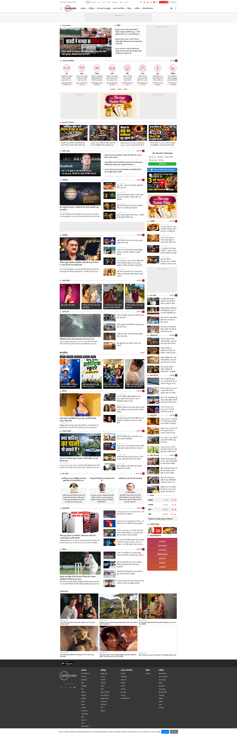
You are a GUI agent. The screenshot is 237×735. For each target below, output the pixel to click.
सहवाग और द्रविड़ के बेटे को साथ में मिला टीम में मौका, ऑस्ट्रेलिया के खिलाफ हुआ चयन (78, 577)
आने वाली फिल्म (105, 695)
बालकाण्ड (162, 541)
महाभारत (123, 689)
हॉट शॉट (103, 677)
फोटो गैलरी (66, 280)
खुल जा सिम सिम (105, 692)
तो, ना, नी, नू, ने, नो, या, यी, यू (173, 84)
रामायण (123, 686)
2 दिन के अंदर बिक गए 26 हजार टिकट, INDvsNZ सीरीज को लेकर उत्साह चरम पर (130, 554)
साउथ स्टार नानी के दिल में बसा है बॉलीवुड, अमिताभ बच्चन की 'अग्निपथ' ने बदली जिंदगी (130, 252)
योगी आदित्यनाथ (85, 673)
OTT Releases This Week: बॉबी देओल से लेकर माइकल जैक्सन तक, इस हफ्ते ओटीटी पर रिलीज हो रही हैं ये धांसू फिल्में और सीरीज (130, 262)
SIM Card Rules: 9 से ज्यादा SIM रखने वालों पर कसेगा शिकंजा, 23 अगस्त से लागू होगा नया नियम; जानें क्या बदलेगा (130, 532)
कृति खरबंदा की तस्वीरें (68, 305)
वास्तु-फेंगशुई (162, 689)
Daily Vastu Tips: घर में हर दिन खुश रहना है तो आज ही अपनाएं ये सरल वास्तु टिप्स (169, 430)
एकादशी (123, 673)
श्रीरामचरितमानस (148, 8)
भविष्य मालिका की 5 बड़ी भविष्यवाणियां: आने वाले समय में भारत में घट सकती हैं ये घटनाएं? (169, 359)
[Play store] (172, 8)
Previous (61, 42)
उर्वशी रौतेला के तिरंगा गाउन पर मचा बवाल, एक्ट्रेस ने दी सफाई (130, 241)
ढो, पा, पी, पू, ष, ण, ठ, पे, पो (142, 84)
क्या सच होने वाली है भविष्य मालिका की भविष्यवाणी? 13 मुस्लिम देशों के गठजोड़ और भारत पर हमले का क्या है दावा (168, 369)
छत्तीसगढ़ (83, 698)
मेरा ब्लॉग (65, 473)
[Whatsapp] (157, 2)
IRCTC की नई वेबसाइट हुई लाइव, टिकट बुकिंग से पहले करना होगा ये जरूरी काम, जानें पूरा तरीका (169, 399)
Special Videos (68, 122)
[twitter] (144, 2)
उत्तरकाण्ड (162, 567)
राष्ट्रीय (82, 683)
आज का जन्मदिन (163, 677)
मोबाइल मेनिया (85, 726)
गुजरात (83, 701)
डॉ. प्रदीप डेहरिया (130, 492)
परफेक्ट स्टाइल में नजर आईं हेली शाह (134, 306)
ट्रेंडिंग (118, 25)
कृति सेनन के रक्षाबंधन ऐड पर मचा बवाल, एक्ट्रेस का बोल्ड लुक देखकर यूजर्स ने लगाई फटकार (130, 273)
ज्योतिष (137, 8)
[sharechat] (147, 2)
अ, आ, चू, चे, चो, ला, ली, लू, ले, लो (66, 84)
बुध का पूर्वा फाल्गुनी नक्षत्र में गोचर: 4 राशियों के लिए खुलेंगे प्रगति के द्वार (130, 216)
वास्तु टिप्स (153, 415)
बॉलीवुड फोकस (105, 698)
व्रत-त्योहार (123, 692)
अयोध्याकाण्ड (162, 545)
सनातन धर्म (123, 680)
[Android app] (67, 663)
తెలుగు (108, 2)
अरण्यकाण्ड (162, 550)
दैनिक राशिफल (162, 673)
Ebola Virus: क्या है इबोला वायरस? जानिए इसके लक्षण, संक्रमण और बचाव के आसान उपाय (130, 448)
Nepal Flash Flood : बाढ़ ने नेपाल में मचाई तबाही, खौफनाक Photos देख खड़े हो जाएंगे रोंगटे (128, 41)
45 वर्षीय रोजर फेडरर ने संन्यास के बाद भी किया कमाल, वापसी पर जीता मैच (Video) (169, 301)
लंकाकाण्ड (162, 563)
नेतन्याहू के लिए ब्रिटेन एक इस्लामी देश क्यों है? (102, 479)
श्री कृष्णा (123, 683)
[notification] (175, 8)
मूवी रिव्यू (103, 683)
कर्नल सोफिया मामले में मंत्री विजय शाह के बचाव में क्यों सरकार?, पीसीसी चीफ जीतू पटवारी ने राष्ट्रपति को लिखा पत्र (124, 163)
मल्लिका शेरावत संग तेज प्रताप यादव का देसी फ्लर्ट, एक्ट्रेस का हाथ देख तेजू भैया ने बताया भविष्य (130, 409)
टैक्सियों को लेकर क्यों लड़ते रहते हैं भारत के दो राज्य (77, 339)
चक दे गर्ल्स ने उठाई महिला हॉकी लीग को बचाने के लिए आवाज (169, 319)
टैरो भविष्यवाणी (163, 692)
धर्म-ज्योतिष (170, 157)
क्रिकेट (129, 8)
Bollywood (78, 357)
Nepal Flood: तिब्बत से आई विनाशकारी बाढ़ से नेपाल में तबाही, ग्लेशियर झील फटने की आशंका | (73, 144)
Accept (165, 731)
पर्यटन (102, 689)
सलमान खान (104, 701)
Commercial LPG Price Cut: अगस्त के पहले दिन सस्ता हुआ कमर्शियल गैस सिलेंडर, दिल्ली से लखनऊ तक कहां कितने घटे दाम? (169, 409)
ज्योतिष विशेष (154, 524)
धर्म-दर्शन (123, 695)
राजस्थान (83, 708)
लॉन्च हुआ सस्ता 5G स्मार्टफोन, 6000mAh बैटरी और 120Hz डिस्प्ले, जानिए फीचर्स (123, 156)
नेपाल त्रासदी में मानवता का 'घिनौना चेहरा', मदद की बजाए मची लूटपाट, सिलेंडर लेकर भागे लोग (84, 52)
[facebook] (141, 2)
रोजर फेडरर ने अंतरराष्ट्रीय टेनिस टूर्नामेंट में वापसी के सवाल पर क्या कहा (168, 329)
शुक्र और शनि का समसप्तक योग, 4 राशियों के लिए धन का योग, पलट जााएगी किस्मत (168, 261)
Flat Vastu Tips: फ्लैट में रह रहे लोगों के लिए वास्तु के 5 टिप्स (169, 439)
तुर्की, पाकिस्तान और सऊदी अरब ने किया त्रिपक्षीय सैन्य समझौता (129, 467)
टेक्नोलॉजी (65, 508)
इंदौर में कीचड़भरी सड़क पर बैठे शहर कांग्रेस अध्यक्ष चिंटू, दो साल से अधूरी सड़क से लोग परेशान (169, 470)
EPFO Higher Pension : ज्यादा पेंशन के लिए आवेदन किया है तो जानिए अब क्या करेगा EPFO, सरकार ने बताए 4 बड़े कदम (169, 390)
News (93, 357)
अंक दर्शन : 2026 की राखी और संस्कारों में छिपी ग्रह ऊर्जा (130, 186)
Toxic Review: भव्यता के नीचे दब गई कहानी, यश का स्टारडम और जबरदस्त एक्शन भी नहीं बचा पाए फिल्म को (128, 51)
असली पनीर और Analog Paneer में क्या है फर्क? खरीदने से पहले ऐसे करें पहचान (130, 457)
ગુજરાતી (126, 2)
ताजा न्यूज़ (153, 157)
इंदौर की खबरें (154, 455)
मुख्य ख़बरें (84, 680)
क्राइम (82, 717)
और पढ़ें (172, 61)
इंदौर (82, 689)
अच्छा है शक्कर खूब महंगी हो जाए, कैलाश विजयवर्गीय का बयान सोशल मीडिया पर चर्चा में (169, 461)
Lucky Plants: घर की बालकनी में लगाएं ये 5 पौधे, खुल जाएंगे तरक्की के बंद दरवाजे (169, 449)
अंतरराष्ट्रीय (84, 686)
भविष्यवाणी (154, 335)
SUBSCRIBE (162, 164)
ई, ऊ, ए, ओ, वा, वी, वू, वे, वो (81, 84)
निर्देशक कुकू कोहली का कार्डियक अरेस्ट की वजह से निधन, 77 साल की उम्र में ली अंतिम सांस (79, 263)
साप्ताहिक (112, 89)
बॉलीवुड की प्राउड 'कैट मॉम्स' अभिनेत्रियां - (91, 306)
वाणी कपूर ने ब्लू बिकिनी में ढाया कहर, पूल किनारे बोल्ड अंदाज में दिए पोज (78, 419)
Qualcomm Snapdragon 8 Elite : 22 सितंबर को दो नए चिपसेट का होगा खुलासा (130, 522)
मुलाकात (103, 711)
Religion (86, 357)
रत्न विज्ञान (161, 708)
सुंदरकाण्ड (162, 558)
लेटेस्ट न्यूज (66, 151)
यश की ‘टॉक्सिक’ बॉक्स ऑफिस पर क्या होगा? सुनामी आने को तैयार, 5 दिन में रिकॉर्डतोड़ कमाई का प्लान (129, 398)
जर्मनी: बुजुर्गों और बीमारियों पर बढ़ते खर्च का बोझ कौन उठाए (130, 325)
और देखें (142, 353)
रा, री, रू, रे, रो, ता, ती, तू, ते (158, 84)
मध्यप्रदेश (83, 695)
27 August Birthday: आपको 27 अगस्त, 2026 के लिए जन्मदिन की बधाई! (169, 250)
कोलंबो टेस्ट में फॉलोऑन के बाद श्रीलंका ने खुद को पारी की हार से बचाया (130, 572)
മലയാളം (115, 2)
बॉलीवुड (91, 8)
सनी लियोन (103, 704)
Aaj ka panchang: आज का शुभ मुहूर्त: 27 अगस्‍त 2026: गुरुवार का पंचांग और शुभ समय (168, 239)
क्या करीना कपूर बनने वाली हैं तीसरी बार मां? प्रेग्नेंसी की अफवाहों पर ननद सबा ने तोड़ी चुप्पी (130, 420)
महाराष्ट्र (83, 704)
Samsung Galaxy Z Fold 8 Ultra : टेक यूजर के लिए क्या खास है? (130, 512)
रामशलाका (161, 695)
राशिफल (65, 180)
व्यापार (152, 495)
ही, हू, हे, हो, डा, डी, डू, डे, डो (112, 84)
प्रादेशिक (83, 692)
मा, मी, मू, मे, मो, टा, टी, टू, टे (127, 84)
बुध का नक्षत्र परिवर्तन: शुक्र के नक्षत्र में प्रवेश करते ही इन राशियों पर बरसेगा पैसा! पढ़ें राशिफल (130, 196)
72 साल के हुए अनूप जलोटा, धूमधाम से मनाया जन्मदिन (113, 306)
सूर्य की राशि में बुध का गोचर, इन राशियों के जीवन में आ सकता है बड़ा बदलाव (130, 206)
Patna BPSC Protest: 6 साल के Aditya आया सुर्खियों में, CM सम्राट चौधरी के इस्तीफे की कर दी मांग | (162, 144)
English (93, 2)
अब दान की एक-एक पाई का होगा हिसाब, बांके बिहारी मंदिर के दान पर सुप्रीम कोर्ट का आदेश (123, 170)
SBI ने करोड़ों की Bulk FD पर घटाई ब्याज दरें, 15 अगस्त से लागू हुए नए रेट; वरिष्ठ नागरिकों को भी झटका (169, 381)
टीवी (102, 708)
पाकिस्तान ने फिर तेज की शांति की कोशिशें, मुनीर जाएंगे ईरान (130, 335)
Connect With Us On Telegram (164, 170)
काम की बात (154, 375)
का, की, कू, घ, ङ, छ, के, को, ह (97, 84)
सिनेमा (62, 285)
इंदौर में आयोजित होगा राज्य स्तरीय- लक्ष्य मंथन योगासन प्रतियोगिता (129, 437)
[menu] (61, 8)
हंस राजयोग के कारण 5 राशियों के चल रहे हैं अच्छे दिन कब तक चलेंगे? (79, 208)
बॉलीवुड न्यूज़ (104, 673)
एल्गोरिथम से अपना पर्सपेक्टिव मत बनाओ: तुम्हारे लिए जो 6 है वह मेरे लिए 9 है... (73, 479)
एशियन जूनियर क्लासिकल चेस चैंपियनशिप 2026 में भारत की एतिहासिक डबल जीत (168, 310)
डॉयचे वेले (65, 311)
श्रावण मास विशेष (118, 8)
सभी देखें (139, 151)
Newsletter (163, 2)
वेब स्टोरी (103, 680)
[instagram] (150, 2)
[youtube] (154, 2)
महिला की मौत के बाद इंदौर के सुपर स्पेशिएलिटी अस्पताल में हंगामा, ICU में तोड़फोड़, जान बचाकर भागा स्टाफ (169, 479)
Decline (174, 731)
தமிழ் (99, 2)
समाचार (83, 8)
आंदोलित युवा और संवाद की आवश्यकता (130, 478)
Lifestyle (69, 357)
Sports (63, 357)
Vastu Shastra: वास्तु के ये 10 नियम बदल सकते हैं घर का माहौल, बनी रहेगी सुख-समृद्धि (169, 421)
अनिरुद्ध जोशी (74, 492)
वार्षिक (125, 89)
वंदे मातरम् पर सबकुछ (104, 8)
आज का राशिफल (68, 60)
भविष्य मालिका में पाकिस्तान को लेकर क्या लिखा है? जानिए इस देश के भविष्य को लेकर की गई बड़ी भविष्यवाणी (169, 350)
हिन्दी (88, 2)
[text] (74, 133)
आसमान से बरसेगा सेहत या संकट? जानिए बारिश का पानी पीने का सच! (79, 459)
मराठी (103, 2)
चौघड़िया (161, 698)
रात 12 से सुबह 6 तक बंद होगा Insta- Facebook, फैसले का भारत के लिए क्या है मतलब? (79, 172)
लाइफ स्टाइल (66, 431)
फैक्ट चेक (83, 720)
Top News (66, 25)
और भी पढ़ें (138, 474)
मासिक (119, 89)
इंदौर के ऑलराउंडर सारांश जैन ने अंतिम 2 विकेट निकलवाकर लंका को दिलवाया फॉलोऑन (129, 564)
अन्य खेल (153, 295)
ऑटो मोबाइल (84, 714)
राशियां (160, 683)
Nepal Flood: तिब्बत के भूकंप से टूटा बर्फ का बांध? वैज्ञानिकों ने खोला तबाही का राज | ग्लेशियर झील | (103, 144)
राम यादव (102, 492)
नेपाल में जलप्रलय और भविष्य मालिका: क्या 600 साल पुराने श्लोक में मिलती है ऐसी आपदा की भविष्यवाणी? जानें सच (169, 341)
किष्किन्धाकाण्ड (162, 554)
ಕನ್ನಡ (121, 2)
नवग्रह (160, 704)
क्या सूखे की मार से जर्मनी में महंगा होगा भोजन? (129, 344)
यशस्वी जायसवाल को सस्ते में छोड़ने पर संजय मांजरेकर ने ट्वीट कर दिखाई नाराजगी (130, 582)
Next (110, 42)
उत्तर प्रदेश (83, 677)
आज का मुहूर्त (162, 680)
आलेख (102, 686)
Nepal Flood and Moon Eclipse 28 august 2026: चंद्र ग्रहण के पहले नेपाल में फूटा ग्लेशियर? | (132, 144)
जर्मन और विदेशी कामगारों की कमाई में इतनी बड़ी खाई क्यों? (130, 316)
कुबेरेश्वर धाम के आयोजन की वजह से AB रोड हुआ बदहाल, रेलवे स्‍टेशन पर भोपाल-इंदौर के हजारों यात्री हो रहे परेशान (169, 489)
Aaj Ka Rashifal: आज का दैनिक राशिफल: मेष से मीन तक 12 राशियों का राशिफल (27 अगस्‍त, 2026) (168, 228)
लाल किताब (162, 686)
